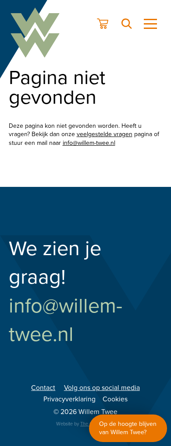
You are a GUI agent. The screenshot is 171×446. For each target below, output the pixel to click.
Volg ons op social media (102, 388)
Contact (43, 388)
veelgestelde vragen (104, 134)
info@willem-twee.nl (89, 143)
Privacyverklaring (69, 399)
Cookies (115, 399)
